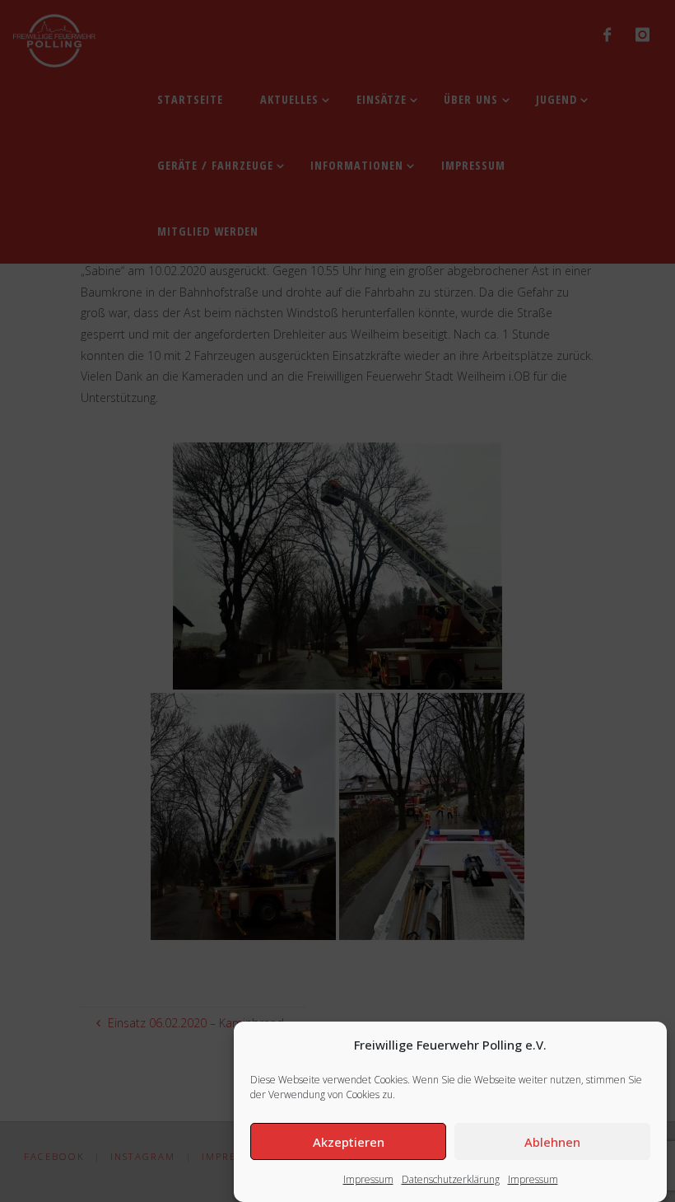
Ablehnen (552, 1142)
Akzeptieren (348, 1142)
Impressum (368, 1179)
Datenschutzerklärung (451, 1179)
